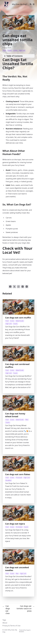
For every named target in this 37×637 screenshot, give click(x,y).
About (4, 623)
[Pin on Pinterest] (22, 286)
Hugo (27, 630)
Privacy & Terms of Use (11, 625)
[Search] (30, 4)
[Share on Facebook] (10, 286)
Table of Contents (14, 56)
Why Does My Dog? (19, 4)
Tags (4, 620)
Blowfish (21, 632)
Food (4, 33)
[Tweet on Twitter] (14, 286)
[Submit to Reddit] (26, 286)
